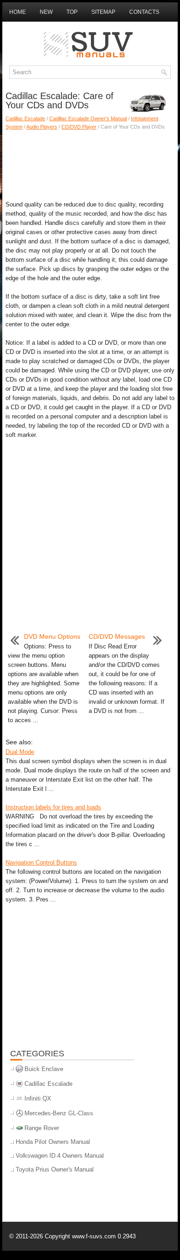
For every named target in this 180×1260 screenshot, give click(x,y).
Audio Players (41, 127)
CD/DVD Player (78, 127)
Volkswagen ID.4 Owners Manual (60, 1155)
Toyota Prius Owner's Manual (55, 1169)
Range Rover (41, 1128)
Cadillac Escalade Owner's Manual (88, 118)
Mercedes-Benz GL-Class (58, 1113)
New (46, 12)
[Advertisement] (90, 163)
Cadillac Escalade (25, 118)
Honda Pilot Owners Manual (53, 1141)
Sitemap (103, 12)
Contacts (144, 12)
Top (72, 12)
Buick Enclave (43, 1069)
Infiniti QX (37, 1098)
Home (17, 12)
